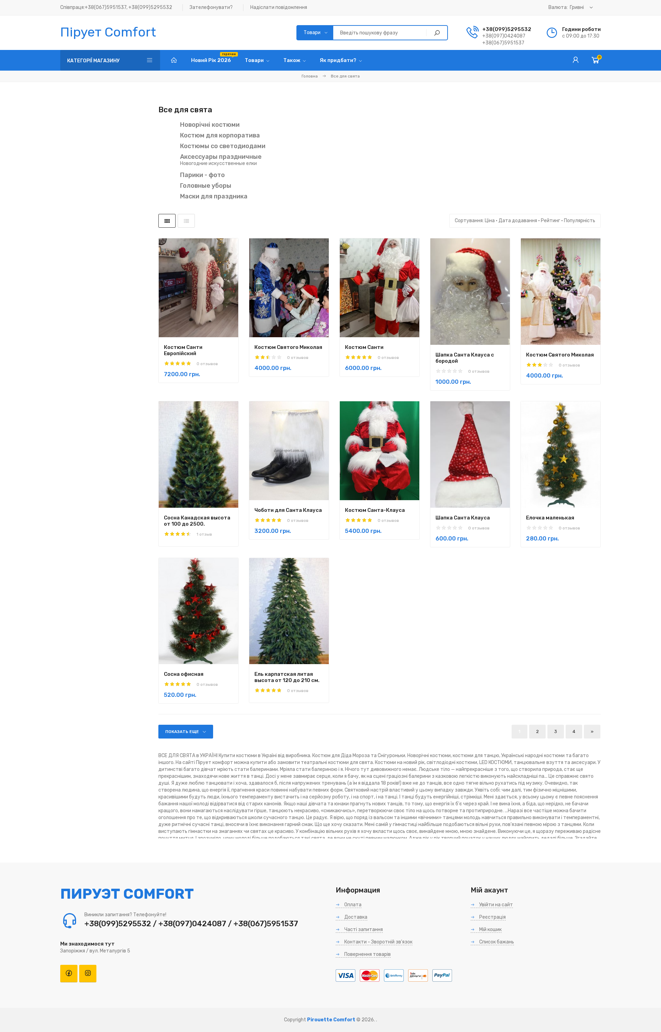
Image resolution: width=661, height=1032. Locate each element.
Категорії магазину (93, 61)
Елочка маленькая (550, 518)
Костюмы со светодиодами (222, 146)
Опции (187, 477)
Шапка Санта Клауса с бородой (465, 358)
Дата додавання (518, 221)
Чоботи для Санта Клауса (288, 510)
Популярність (579, 221)
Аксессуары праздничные (221, 157)
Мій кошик (490, 929)
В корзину (187, 314)
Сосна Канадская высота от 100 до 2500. (197, 521)
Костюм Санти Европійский (183, 350)
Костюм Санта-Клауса (375, 510)
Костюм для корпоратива (220, 135)
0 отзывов (207, 363)
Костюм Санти (364, 347)
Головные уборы (205, 185)
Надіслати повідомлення (278, 7)
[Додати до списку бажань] (220, 314)
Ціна (490, 221)
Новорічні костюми (210, 124)
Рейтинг (550, 221)
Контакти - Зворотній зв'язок (377, 942)
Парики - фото (202, 175)
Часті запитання (363, 929)
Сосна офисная (183, 674)
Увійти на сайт (495, 905)
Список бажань (496, 942)
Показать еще (182, 731)
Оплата (352, 905)
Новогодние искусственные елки (218, 163)
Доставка (355, 917)
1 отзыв (204, 534)
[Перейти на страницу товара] (198, 287)
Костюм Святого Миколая (288, 347)
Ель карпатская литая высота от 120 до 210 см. (286, 677)
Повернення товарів (367, 954)
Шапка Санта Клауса (463, 518)
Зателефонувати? (211, 7)
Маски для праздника (214, 196)
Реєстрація (492, 917)
